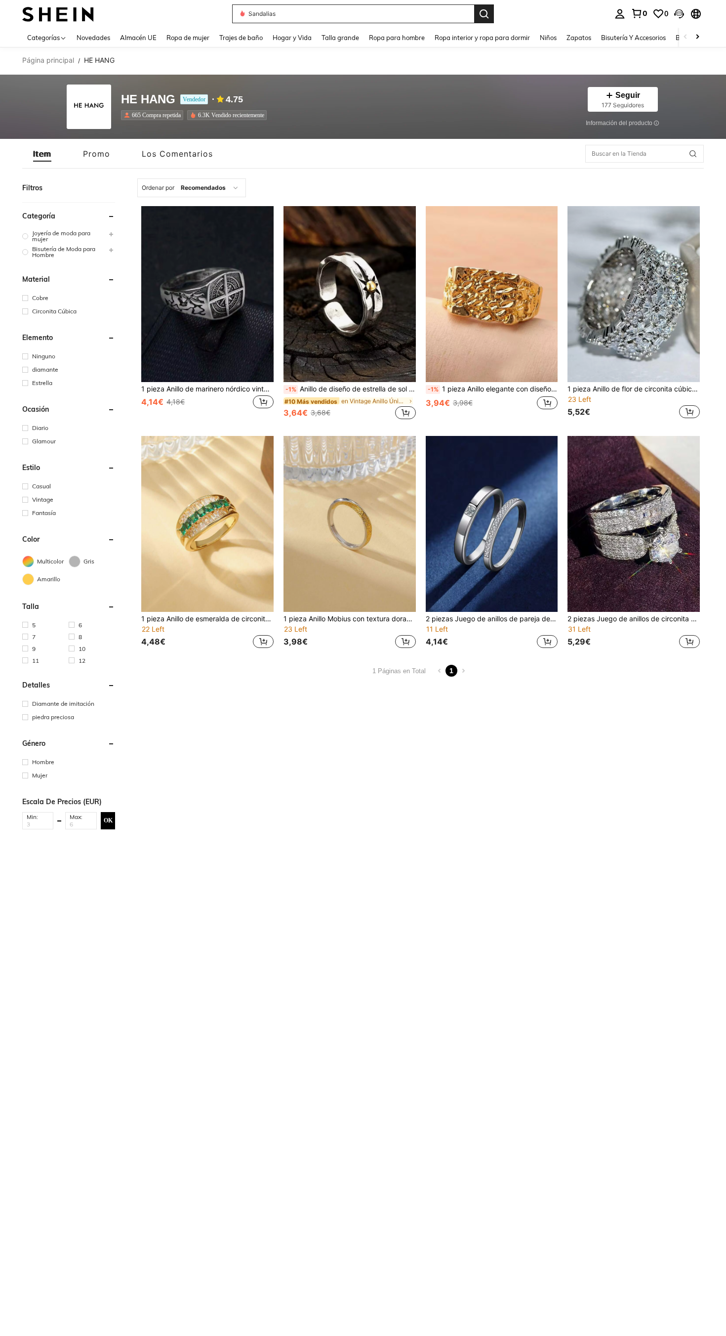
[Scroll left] (685, 37)
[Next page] (463, 671)
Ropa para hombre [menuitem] (397, 38)
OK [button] (108, 820)
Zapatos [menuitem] (578, 38)
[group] (68, 236)
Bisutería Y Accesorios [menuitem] (633, 38)
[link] (639, 13)
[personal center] (620, 14)
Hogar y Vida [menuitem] (292, 38)
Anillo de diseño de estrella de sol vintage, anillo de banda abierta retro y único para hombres (350, 389)
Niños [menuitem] (548, 38)
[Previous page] (439, 671)
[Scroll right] (697, 37)
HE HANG (148, 99)
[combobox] (191, 188)
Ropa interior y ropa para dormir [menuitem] (482, 38)
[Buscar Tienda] (692, 153)
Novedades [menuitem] (93, 38)
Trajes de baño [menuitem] (241, 38)
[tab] (42, 153)
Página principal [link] (48, 60)
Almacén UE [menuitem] (138, 38)
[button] (679, 14)
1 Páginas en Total (399, 671)
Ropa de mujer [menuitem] (187, 38)
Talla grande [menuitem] (340, 38)
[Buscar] (484, 13)
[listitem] (154, 115)
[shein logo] (58, 13)
